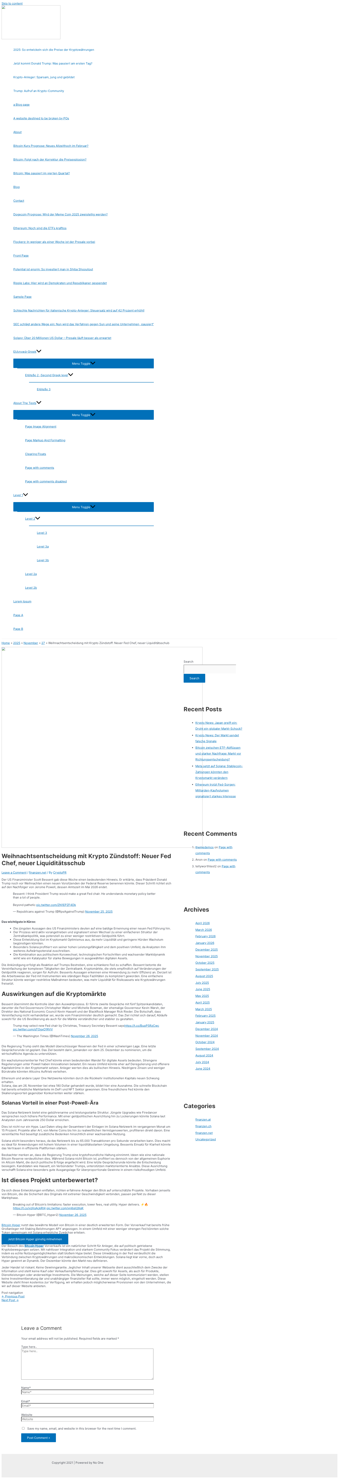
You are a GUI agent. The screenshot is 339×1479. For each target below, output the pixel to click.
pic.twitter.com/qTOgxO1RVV (33, 1029)
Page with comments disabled (46, 481)
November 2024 (206, 1035)
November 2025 (206, 956)
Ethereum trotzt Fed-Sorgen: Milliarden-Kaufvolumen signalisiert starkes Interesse (215, 790)
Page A (18, 615)
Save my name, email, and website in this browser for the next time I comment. (81, 1428)
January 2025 (204, 1022)
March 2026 (203, 930)
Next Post (10, 1300)
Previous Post (13, 1296)
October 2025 (204, 963)
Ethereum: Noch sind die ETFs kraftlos (40, 228)
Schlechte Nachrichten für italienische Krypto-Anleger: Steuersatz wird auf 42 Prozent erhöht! (78, 310)
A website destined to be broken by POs (41, 118)
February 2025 (205, 1015)
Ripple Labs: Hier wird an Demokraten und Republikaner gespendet (60, 283)
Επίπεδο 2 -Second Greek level (46, 375)
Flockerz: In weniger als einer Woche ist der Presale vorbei (54, 242)
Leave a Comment (14, 872)
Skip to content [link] (12, 3)
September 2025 (207, 969)
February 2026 (205, 936)
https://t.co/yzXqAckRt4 (29, 1208)
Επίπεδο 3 (44, 389)
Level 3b (43, 560)
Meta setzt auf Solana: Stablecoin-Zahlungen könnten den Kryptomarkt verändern (219, 772)
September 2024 (207, 1049)
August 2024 (204, 1055)
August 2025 (204, 976)
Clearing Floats (35, 454)
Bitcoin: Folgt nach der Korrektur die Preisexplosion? (50, 159)
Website (26, 1415)
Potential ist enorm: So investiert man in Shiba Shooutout (53, 269)
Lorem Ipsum (22, 601)
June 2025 (202, 989)
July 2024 (202, 1062)
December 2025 (206, 949)
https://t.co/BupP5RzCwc (141, 1025)
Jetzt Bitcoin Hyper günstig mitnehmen (35, 1239)
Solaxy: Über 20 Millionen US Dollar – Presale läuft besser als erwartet (62, 338)
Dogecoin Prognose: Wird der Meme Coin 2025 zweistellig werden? (60, 214)
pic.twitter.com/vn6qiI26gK (65, 1208)
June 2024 (202, 1068)
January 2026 (204, 943)
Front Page (21, 255)
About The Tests (24, 403)
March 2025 (203, 1009)
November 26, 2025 (84, 1036)
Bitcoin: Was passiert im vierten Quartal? (41, 173)
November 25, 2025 (99, 911)
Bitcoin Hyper (11, 1225)
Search (188, 661)
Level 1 (18, 495)
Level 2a (31, 574)
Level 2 (30, 519)
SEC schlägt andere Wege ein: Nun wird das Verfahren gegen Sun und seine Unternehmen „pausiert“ (83, 324)
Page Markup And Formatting (45, 440)
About (17, 132)
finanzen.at (203, 1119)
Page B (18, 629)
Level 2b (31, 588)
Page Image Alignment (40, 426)
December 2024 (206, 1029)
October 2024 (205, 1042)
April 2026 (202, 923)
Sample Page (22, 297)
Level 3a (43, 546)
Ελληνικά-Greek (24, 351)
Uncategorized (205, 1139)
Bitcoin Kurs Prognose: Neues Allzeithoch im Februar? (50, 146)
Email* (25, 1401)
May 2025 (202, 996)
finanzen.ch (203, 1126)
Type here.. (29, 1347)
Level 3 (42, 533)
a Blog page (21, 104)
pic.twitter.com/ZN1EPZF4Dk (56, 905)
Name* (26, 1388)
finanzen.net (37, 872)
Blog (16, 187)
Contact (18, 201)
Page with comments (39, 468)
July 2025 (202, 983)
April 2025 (202, 1002)
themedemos (204, 847)
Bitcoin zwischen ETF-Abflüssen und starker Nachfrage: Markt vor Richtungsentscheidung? (218, 753)
